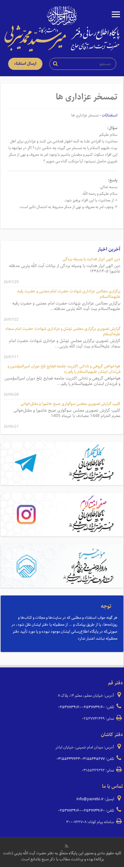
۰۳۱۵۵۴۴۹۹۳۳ (68, 758)
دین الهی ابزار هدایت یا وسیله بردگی (91, 259)
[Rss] (66, 846)
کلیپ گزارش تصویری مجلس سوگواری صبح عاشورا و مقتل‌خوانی (70, 403)
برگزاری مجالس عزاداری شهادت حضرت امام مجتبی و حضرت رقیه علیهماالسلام (68, 294)
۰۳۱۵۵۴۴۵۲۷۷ (93, 758)
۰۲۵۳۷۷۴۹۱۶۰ (93, 707)
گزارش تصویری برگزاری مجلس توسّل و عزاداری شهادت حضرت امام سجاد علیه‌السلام (62, 331)
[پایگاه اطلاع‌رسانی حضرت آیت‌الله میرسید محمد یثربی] (62, 38)
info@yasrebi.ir (90, 799)
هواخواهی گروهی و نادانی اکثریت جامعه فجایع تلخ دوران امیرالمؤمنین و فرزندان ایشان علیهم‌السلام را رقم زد (64, 369)
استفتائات (109, 115)
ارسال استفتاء (25, 63)
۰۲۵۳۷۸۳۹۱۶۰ (69, 707)
